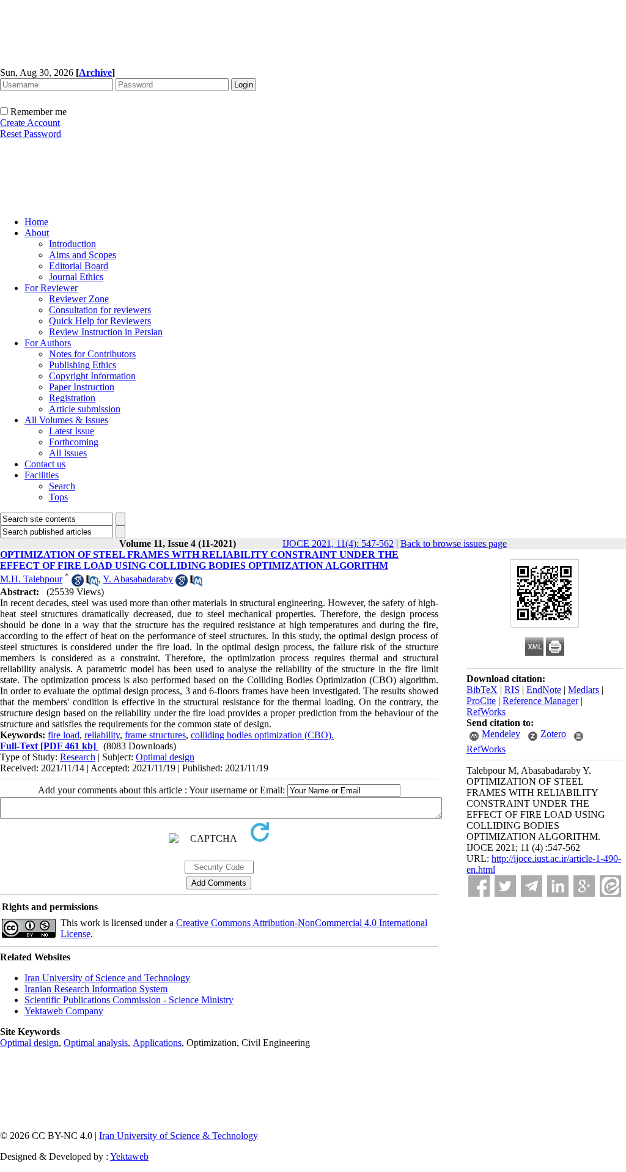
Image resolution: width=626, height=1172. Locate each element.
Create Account (30, 122)
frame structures (155, 735)
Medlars (583, 689)
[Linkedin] (558, 886)
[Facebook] (479, 886)
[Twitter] (505, 886)
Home (36, 222)
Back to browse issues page (453, 543)
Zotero (553, 734)
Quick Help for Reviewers (100, 321)
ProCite (481, 700)
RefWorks (486, 712)
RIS (512, 689)
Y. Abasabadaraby (138, 579)
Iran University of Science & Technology (178, 1135)
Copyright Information (92, 376)
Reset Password (30, 133)
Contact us (44, 464)
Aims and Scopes (82, 255)
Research (77, 757)
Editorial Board (78, 266)
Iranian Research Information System (96, 989)
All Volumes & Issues (66, 420)
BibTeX (482, 689)
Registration (72, 398)
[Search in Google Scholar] (78, 583)
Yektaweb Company (63, 1011)
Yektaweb (129, 1156)
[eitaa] (610, 886)
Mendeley (501, 734)
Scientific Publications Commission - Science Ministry (129, 1000)
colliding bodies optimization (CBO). (262, 735)
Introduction (72, 244)
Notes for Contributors (92, 354)
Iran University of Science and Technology (107, 978)
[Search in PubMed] (92, 583)
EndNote (543, 689)
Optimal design (165, 757)
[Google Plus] (584, 886)
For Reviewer (51, 288)
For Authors (47, 343)
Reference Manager (540, 700)
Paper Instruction (81, 387)
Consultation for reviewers (100, 310)
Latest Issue (71, 431)
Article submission (84, 409)
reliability (102, 735)
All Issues (68, 453)
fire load (63, 735)
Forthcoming (73, 442)
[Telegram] (531, 886)
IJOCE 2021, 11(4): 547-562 (338, 543)
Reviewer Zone (79, 299)
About (36, 233)
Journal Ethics (76, 277)
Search (62, 486)
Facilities (41, 475)
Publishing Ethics (82, 365)
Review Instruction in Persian (106, 332)
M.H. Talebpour (31, 579)
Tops (58, 497)
